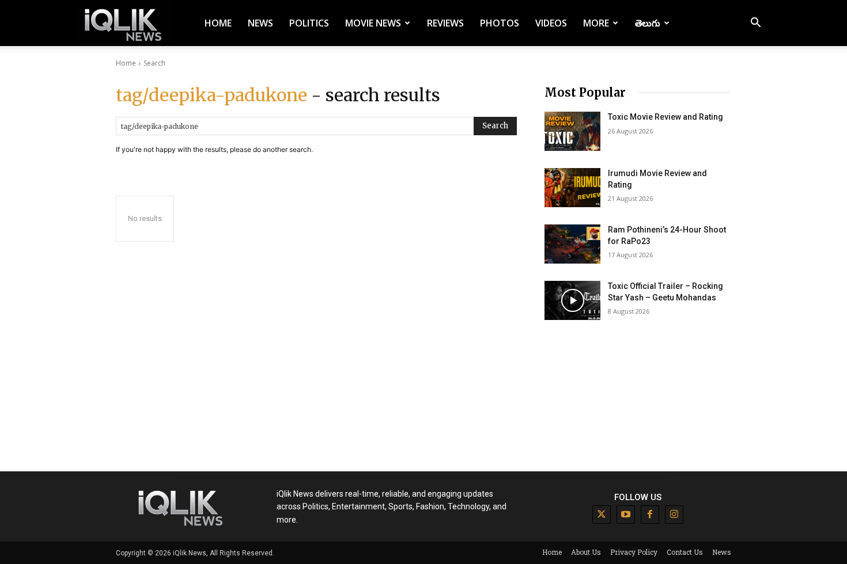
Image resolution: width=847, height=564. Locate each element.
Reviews (445, 23)
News (260, 23)
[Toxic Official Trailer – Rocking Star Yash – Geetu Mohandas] (572, 300)
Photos (499, 23)
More (596, 23)
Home (218, 23)
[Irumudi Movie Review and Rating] (572, 187)
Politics (309, 23)
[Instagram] (674, 514)
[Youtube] (626, 514)
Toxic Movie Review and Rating (665, 116)
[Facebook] (650, 514)
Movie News (373, 23)
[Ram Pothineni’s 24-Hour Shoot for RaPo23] (572, 244)
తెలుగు (647, 23)
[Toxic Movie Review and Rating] (572, 131)
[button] (755, 23)
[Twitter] (601, 514)
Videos (551, 23)
